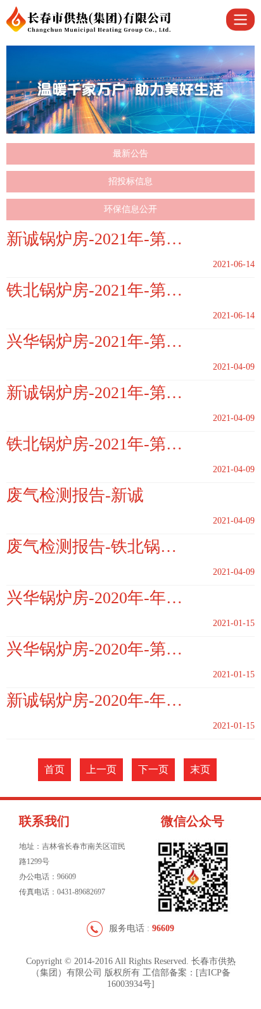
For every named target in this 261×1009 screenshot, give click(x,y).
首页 (54, 769)
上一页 (101, 769)
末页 (200, 769)
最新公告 (130, 153)
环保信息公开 (130, 209)
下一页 (153, 769)
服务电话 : (141, 928)
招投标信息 (130, 181)
